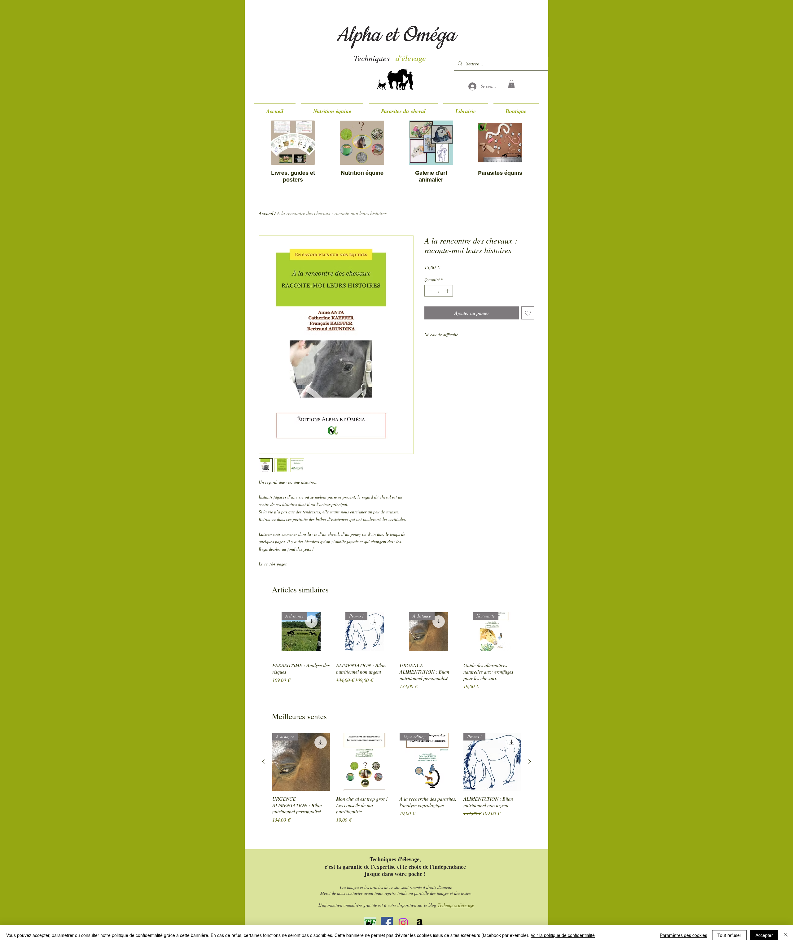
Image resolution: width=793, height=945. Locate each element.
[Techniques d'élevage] (403, 923)
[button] (511, 84)
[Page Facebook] (387, 923)
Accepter (764, 935)
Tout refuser (729, 935)
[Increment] (448, 290)
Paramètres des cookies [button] (683, 935)
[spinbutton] (438, 290)
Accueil (266, 213)
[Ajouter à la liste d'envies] (527, 312)
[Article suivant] (529, 761)
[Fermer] (785, 935)
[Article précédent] (263, 761)
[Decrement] (429, 290)
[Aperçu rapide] (365, 762)
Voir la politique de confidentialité (563, 935)
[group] (396, 648)
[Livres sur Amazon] (420, 923)
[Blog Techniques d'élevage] (370, 923)
